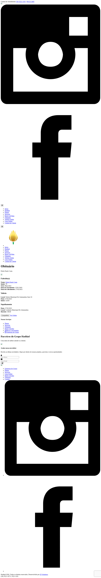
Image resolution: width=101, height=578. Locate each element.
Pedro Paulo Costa (11, 282)
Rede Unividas (9, 329)
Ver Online (13, 315)
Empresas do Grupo (12, 332)
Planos (7, 212)
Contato (7, 379)
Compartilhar (5, 315)
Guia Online (8, 221)
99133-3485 (30, 1)
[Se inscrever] (2, 363)
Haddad (7, 210)
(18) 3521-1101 (21, 1)
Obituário (8, 218)
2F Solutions (44, 574)
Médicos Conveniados (12, 330)
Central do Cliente (10, 223)
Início (6, 209)
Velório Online (9, 219)
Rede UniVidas (9, 216)
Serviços (7, 214)
